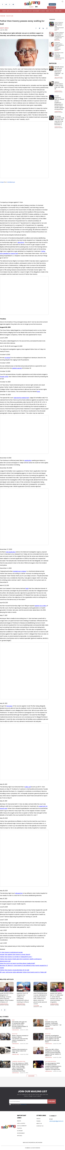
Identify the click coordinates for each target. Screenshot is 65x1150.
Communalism (58, 59)
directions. (21, 242)
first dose (9, 706)
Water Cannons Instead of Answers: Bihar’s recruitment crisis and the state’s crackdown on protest (20, 1039)
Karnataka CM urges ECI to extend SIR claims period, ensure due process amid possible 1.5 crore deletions (20, 1025)
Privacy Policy (24, 1104)
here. (38, 391)
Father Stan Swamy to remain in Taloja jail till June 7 (16, 957)
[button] (62, 1)
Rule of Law (9, 16)
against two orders (40, 606)
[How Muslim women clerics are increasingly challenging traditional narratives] (51, 54)
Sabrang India (58, 91)
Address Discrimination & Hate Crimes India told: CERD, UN (59, 85)
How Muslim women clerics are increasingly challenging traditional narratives (59, 55)
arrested (7, 358)
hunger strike (4, 377)
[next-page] (4, 1010)
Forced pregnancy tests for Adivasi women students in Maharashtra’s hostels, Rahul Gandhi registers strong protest (59, 102)
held (27, 588)
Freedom (2, 16)
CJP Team (36, 1005)
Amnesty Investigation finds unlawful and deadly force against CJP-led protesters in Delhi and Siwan (53, 1039)
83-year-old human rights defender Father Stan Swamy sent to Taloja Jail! (23, 972)
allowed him (19, 893)
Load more (31, 1076)
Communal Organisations (18, 1061)
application (27, 460)
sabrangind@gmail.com (56, 1121)
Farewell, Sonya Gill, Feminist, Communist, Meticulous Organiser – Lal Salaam (53, 1024)
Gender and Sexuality (39, 990)
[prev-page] (1, 1010)
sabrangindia (58, 111)
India (56, 30)
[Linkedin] (43, 28)
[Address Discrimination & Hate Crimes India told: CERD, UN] (51, 83)
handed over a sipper (19, 571)
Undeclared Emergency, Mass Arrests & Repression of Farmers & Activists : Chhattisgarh (59, 46)
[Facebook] (2, 4)
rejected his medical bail (21, 398)
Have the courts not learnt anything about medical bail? (17, 963)
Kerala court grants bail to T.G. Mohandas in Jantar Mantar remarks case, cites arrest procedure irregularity (56, 998)
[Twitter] (6, 4)
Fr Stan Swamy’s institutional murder (11, 952)
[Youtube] (13, 4)
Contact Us (51, 7)
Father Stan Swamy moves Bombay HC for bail (14, 970)
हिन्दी (36, 7)
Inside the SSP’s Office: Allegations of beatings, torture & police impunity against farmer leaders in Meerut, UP (7, 998)
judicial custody (17, 368)
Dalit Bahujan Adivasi (52, 98)
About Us (52, 4)
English (31, 7)
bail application (11, 552)
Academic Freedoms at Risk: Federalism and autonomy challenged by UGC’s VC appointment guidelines (59, 36)
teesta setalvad (59, 77)
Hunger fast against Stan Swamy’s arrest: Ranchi (15, 954)
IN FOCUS (52, 63)
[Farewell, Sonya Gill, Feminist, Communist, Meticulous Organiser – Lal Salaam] (51, 68)
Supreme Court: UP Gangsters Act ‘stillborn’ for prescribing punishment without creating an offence (23, 998)
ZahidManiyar (11, 182)
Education (57, 40)
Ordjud (2, 182)
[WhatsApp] (9, 4)
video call (28, 787)
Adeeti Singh (4, 28)
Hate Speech (53, 990)
